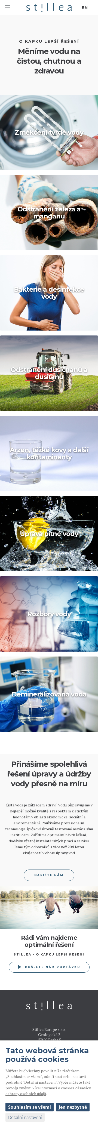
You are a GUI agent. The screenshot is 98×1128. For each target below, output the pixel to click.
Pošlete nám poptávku (52, 967)
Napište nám (49, 875)
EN (85, 7)
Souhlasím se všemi (29, 1107)
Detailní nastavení (25, 1117)
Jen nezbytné (73, 1107)
